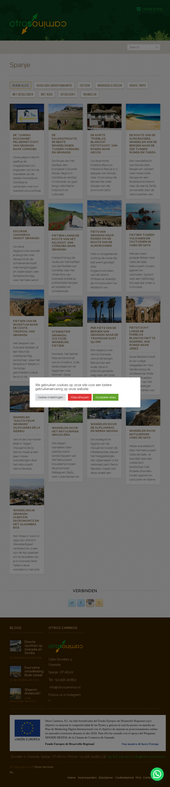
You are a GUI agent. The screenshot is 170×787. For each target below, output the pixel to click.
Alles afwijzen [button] (80, 397)
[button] (157, 774)
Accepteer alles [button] (105, 397)
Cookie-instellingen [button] (50, 397)
